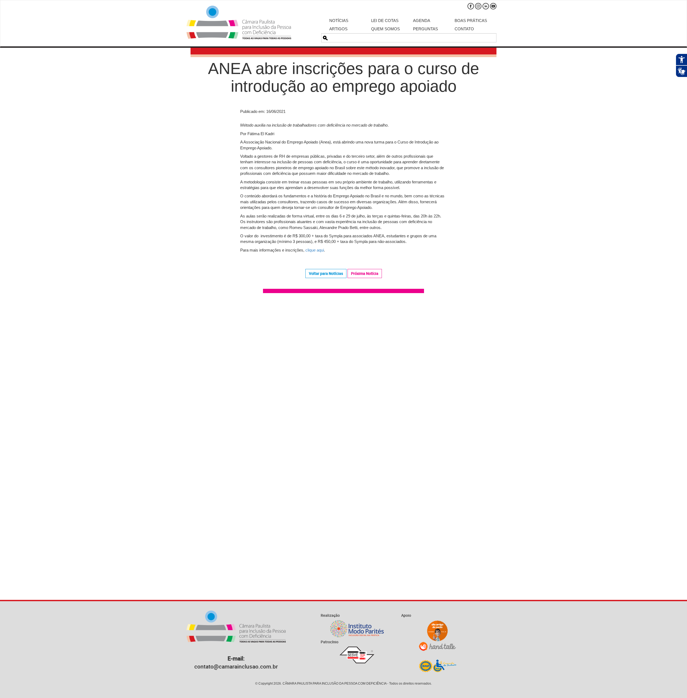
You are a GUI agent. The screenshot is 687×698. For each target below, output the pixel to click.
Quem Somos (385, 29)
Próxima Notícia (364, 273)
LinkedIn (486, 6)
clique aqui (314, 250)
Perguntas (425, 29)
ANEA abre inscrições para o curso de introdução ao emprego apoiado (343, 77)
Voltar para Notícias (326, 273)
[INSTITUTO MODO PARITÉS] (357, 628)
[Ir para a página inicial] (239, 22)
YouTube (493, 6)
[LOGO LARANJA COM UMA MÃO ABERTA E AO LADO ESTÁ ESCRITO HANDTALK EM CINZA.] (437, 646)
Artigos (338, 29)
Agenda (421, 20)
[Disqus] (343, 373)
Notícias (338, 20)
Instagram (478, 6)
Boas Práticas (471, 20)
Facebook (470, 6)
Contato (464, 29)
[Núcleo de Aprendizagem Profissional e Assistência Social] (437, 665)
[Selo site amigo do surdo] (437, 631)
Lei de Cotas (385, 20)
